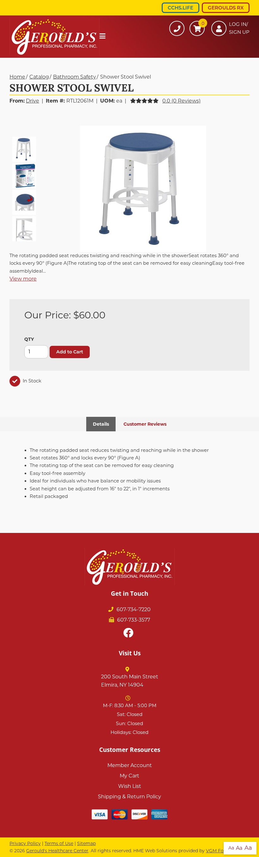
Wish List (129, 786)
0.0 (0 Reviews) (181, 101)
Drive (32, 101)
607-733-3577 (133, 620)
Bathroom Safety (74, 77)
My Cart (129, 776)
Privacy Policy (25, 843)
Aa (231, 848)
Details (101, 424)
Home (17, 77)
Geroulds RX (226, 8)
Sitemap (86, 843)
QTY (29, 339)
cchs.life (180, 8)
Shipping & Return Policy (129, 797)
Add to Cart (69, 352)
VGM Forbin (219, 851)
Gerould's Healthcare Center (57, 851)
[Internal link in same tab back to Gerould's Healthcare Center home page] (54, 36)
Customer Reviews (144, 424)
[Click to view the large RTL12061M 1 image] (143, 189)
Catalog (39, 77)
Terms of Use (59, 843)
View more (23, 279)
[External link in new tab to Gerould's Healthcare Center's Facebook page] (129, 633)
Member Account (129, 765)
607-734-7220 (134, 609)
